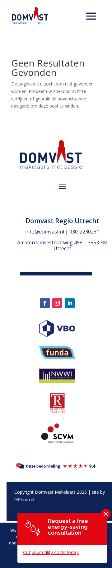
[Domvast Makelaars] (56, 469)
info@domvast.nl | (47, 231)
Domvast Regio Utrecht (62, 220)
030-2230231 (84, 231)
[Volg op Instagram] (57, 303)
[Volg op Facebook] (45, 303)
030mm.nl (24, 499)
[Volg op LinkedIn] (70, 303)
